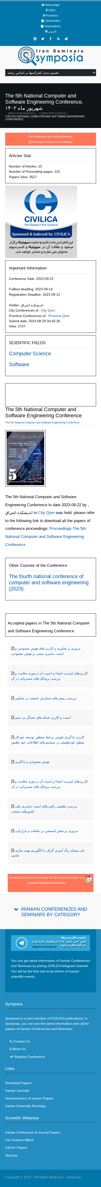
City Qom (48, 310)
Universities (52, 20)
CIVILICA (57, 1018)
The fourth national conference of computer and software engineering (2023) (49, 582)
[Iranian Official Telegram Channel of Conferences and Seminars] (50, 943)
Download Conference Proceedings (52, 142)
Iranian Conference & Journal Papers (32, 1132)
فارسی (52, 31)
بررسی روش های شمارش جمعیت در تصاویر (46, 698)
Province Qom (59, 316)
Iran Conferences (21, 113)
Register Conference (29, 1057)
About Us (19, 1049)
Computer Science (52, 113)
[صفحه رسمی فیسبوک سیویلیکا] (50, 38)
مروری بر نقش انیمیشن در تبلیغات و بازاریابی (46, 831)
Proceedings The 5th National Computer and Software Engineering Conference (45, 536)
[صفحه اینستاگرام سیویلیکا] (35, 38)
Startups (11, 1155)
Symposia (73, 1177)
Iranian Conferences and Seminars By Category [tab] (54, 911)
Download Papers (18, 1083)
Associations (52, 26)
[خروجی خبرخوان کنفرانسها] (58, 38)
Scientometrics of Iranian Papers (29, 1098)
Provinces (51, 15)
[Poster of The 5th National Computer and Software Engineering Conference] (25, 459)
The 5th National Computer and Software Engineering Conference (45, 118)
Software (19, 364)
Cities (51, 10)
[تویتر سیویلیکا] (42, 38)
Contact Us (21, 1041)
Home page (52, 5)
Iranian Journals (17, 1090)
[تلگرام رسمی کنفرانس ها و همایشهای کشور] (66, 38)
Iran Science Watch (19, 1140)
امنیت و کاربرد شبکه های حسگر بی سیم (43, 717)
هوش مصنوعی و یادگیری (32, 762)
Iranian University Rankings (25, 1106)
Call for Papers (16, 1147)
